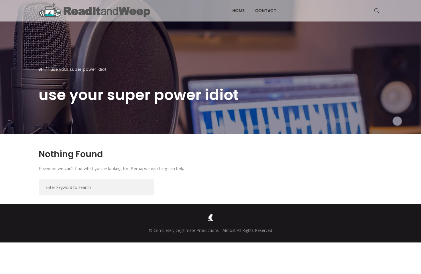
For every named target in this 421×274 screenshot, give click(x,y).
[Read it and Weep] (96, 10)
